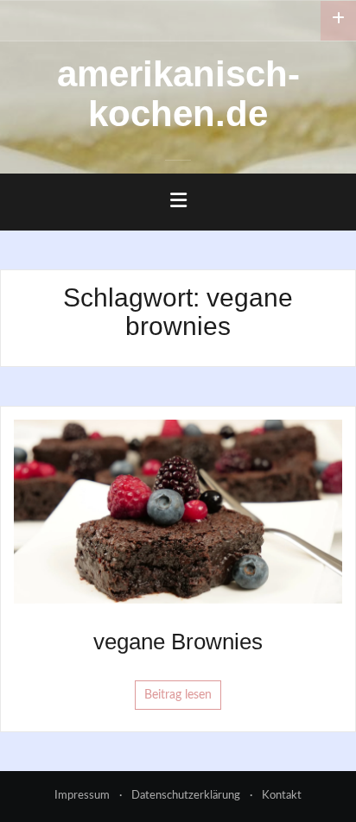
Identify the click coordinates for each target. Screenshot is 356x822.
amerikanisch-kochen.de (178, 94)
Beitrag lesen (178, 695)
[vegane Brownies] (178, 511)
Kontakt (282, 795)
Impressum (82, 795)
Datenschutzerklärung (185, 795)
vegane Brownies (178, 641)
